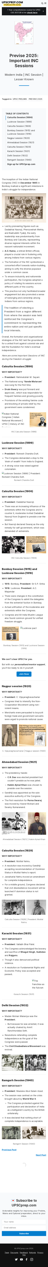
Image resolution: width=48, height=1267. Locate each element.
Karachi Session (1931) (18, 151)
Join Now (24, 674)
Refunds (32, 1253)
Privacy (40, 1253)
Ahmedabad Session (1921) (20, 142)
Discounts (14, 1253)
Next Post (41, 1155)
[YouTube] (21, 1260)
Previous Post (9, 1150)
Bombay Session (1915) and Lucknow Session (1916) (21, 132)
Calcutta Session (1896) (20, 117)
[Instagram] (31, 1260)
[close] (43, 11)
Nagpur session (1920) (18, 138)
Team (7, 1253)
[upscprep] (12, 3)
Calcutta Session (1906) (19, 126)
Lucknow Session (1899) (19, 121)
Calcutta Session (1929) (19, 147)
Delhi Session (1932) (17, 155)
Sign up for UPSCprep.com (21, 164)
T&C (24, 1255)
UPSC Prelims (20, 99)
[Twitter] (16, 1260)
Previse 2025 (35, 99)
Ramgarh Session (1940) (19, 160)
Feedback (24, 1253)
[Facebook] (26, 1260)
